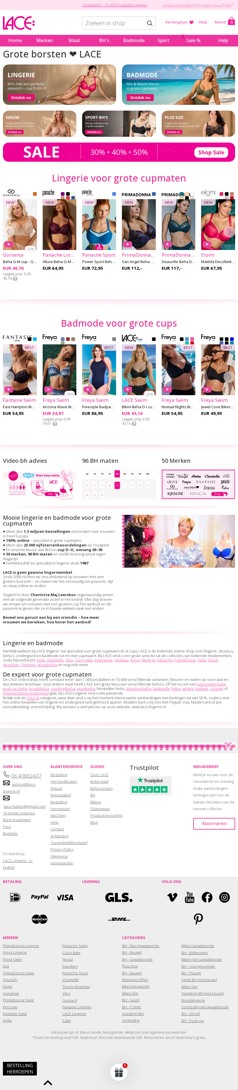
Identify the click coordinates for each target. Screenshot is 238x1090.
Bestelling (59, 774)
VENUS (192, 198)
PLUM (62, 194)
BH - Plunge (191, 973)
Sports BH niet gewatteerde (205, 1007)
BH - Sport (130, 1000)
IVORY (73, 194)
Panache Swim (75, 945)
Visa (64, 897)
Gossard (69, 1000)
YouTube (189, 897)
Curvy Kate (84, 660)
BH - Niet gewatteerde (140, 945)
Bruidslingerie (193, 1000)
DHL (119, 919)
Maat (74, 40)
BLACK (68, 194)
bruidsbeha (39, 688)
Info (15, 278)
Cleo (69, 660)
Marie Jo (148, 660)
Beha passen (101, 788)
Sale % (193, 40)
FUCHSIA (192, 339)
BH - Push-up (192, 1020)
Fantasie (121, 660)
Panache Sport (75, 973)
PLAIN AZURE (221, 343)
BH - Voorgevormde (198, 966)
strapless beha (138, 688)
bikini (176, 688)
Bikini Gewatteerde (197, 945)
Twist (201, 660)
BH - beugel (132, 973)
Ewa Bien (70, 966)
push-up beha (15, 688)
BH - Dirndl (190, 1013)
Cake (66, 1020)
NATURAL (181, 198)
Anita (41, 660)
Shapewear (100, 808)
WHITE (192, 194)
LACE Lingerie (74, 1013)
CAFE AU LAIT (232, 194)
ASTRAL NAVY (114, 339)
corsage (216, 688)
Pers (7, 826)
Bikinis (95, 802)
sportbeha (86, 688)
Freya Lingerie (15, 952)
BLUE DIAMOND (35, 339)
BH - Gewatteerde (137, 959)
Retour (56, 788)
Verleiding (130, 1020)
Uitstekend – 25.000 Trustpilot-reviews (114, 5)
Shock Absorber (76, 986)
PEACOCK (181, 194)
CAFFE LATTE (187, 194)
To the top (48, 1082)
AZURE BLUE (73, 198)
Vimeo (172, 897)
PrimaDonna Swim (18, 973)
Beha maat (99, 781)
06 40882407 (26, 775)
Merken (44, 40)
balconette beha (211, 684)
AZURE (232, 339)
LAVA (192, 343)
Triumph (28, 664)
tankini (188, 688)
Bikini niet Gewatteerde (201, 959)
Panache (164, 660)
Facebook (207, 897)
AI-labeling (59, 836)
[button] (119, 1072)
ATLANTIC (187, 339)
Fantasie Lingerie (76, 1007)
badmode (161, 688)
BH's (104, 40)
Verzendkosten (64, 781)
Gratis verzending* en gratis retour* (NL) (197, 5)
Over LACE (99, 774)
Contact (57, 829)
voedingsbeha (63, 688)
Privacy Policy (62, 849)
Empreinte (104, 660)
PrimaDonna (185, 660)
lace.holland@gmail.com (25, 806)
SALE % (32, 697)
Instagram (224, 897)
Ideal (15, 897)
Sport (164, 40)
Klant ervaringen (17, 819)
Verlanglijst (176, 22)
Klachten (58, 815)
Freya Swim (12, 959)
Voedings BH (133, 1013)
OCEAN (114, 194)
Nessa (67, 959)
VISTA (62, 343)
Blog (94, 822)
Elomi (7, 986)
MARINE (187, 343)
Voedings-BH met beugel (202, 993)
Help (203, 22)
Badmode (134, 40)
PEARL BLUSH (226, 198)
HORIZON (68, 339)
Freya (135, 660)
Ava (6, 966)
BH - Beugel (132, 952)
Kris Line (10, 1007)
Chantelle (55, 660)
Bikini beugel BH (135, 986)
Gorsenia (11, 993)
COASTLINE (62, 339)
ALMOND (35, 194)
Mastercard (40, 919)
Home (15, 40)
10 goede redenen (19, 813)
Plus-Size (130, 966)
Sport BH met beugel (199, 979)
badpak (201, 688)
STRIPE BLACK (226, 343)
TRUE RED (68, 198)
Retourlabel (61, 795)
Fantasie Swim (15, 1013)
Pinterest (198, 919)
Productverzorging (106, 815)
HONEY (62, 198)
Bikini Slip (130, 993)
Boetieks (10, 833)
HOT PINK (221, 194)
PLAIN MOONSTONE (232, 343)
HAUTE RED (232, 198)
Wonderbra (47, 664)
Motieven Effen (135, 979)
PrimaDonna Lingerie (21, 945)
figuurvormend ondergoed (26, 693)
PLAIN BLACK (221, 339)
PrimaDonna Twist (18, 1000)
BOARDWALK (73, 339)
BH (92, 795)
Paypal (40, 897)
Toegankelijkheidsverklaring (74, 842)
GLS (119, 897)
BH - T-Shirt (131, 1007)
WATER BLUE (154, 194)
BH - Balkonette (194, 952)
